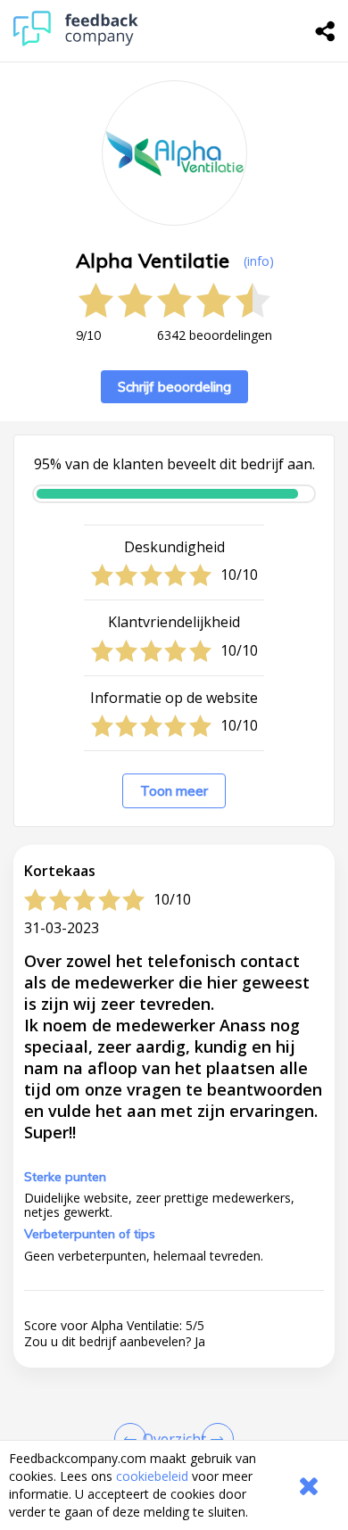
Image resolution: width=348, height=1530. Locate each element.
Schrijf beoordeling (174, 386)
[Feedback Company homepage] (75, 41)
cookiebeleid (152, 1476)
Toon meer (174, 790)
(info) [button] (259, 260)
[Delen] (325, 31)
